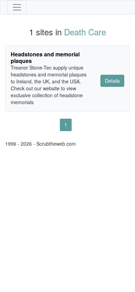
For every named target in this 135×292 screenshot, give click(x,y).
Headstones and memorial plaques (45, 57)
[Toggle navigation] (17, 7)
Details (112, 80)
